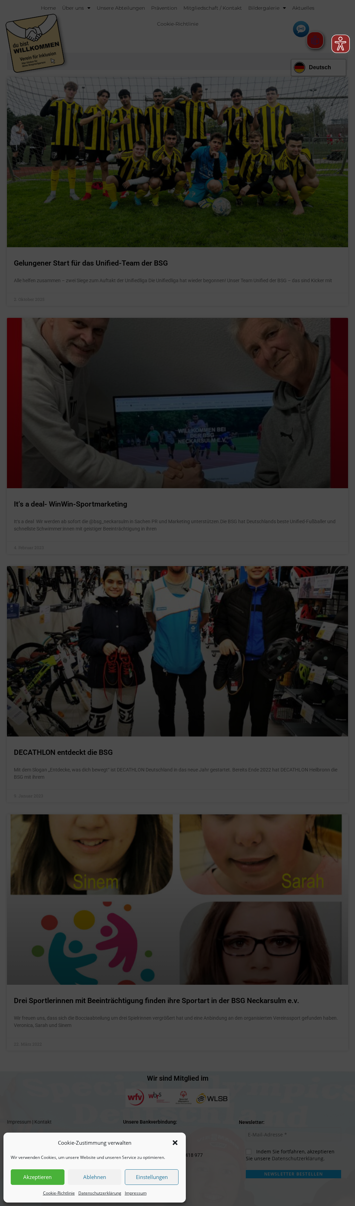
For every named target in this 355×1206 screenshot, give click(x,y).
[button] (175, 1142)
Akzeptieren (37, 1176)
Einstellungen (152, 1176)
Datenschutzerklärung (99, 1193)
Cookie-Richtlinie (59, 1193)
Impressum (136, 1193)
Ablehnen (94, 1176)
